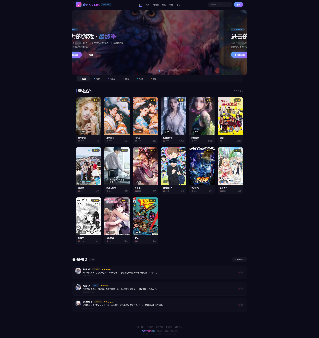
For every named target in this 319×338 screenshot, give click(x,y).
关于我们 (140, 327)
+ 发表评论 (239, 260)
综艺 (164, 4)
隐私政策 (169, 327)
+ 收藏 (110, 55)
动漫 (171, 4)
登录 (238, 5)
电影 (148, 4)
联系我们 (150, 327)
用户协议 (159, 327)
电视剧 (156, 4)
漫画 (178, 4)
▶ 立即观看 (92, 55)
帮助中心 (178, 327)
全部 (84, 79)
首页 (140, 4)
